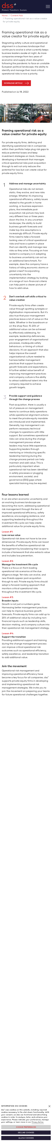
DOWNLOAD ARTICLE (13, 83)
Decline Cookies (26, 1132)
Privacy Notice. (38, 1122)
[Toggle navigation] (49, 6)
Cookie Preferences (26, 1127)
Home (5, 15)
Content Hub (17, 15)
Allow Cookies (26, 1138)
